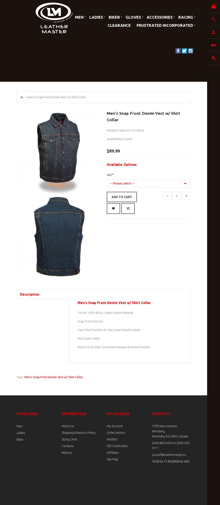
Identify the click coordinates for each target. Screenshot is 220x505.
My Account (115, 426)
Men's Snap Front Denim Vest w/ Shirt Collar (53, 377)
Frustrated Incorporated (165, 25)
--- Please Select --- (122, 183)
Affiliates (113, 452)
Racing (185, 17)
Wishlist (112, 439)
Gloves (133, 17)
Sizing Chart (69, 439)
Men (79, 17)
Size (109, 175)
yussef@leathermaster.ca (169, 455)
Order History (116, 432)
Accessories (160, 17)
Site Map (112, 459)
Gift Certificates (117, 446)
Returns (67, 452)
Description (29, 294)
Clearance (119, 25)
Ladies (96, 17)
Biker (114, 17)
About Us (68, 426)
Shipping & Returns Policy (79, 432)
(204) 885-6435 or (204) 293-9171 (171, 445)
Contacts (68, 446)
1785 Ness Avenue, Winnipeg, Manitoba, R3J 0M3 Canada (170, 431)
